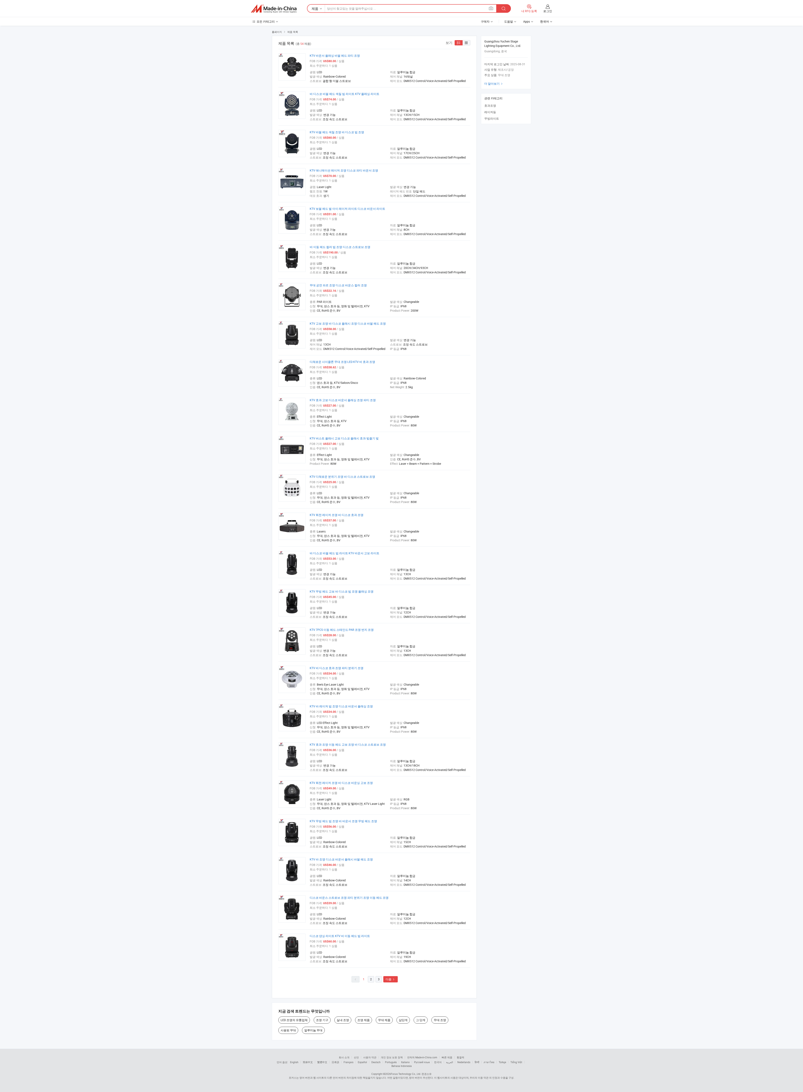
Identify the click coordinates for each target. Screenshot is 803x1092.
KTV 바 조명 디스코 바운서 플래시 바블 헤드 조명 (341, 859)
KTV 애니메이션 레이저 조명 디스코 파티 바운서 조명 (344, 170)
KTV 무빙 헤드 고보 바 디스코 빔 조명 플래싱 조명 (341, 591)
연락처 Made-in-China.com (422, 1057)
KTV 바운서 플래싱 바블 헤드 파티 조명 (335, 56)
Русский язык (422, 1062)
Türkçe (502, 1062)
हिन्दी (477, 1062)
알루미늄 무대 (313, 1030)
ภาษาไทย (489, 1062)
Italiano (405, 1062)
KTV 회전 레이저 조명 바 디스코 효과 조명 (336, 515)
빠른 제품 (447, 1057)
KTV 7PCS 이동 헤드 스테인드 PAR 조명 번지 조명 (342, 630)
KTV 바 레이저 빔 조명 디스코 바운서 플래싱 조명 (341, 706)
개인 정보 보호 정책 (392, 1057)
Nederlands (463, 1062)
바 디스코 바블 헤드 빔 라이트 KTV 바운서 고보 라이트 (344, 553)
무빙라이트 (491, 118)
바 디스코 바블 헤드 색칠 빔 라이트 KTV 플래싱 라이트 (344, 94)
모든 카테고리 (266, 21)
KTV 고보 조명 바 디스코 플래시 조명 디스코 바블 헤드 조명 (348, 323)
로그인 (547, 11)
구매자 (485, 21)
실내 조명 (343, 1020)
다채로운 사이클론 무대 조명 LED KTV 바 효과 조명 (342, 362)
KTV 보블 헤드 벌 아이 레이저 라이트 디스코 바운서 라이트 (347, 209)
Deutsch (376, 1062)
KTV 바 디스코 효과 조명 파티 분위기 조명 (336, 668)
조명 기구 (322, 1020)
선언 (356, 1057)
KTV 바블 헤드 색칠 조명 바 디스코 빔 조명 (337, 132)
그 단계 (420, 1020)
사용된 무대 (288, 1030)
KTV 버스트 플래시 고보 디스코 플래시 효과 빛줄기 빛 (344, 438)
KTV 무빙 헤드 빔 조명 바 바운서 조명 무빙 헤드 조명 (343, 821)
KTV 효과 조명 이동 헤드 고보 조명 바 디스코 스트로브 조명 (348, 744)
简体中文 (308, 1062)
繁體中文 (322, 1062)
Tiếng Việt (516, 1062)
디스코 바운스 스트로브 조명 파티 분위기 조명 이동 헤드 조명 (349, 898)
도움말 (508, 21)
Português (391, 1062)
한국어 (438, 1062)
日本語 (335, 1062)
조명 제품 (363, 1020)
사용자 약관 (369, 1057)
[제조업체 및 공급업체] (274, 8)
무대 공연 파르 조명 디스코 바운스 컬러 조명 (338, 285)
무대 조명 (440, 1020)
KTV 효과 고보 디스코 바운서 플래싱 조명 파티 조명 (343, 400)
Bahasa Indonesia (401, 1066)
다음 (390, 979)
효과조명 (490, 106)
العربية (449, 1062)
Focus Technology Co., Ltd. (406, 1073)
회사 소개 (344, 1057)
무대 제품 (384, 1020)
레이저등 (490, 112)
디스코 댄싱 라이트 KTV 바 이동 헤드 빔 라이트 (340, 936)
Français (348, 1062)
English (294, 1062)
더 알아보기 (494, 84)
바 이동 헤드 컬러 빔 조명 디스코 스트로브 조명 (340, 247)
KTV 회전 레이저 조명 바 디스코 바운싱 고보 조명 (341, 783)
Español (362, 1062)
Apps (526, 21)
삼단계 (403, 1020)
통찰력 (460, 1057)
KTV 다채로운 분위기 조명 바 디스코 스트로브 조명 (342, 477)
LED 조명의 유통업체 (294, 1020)
